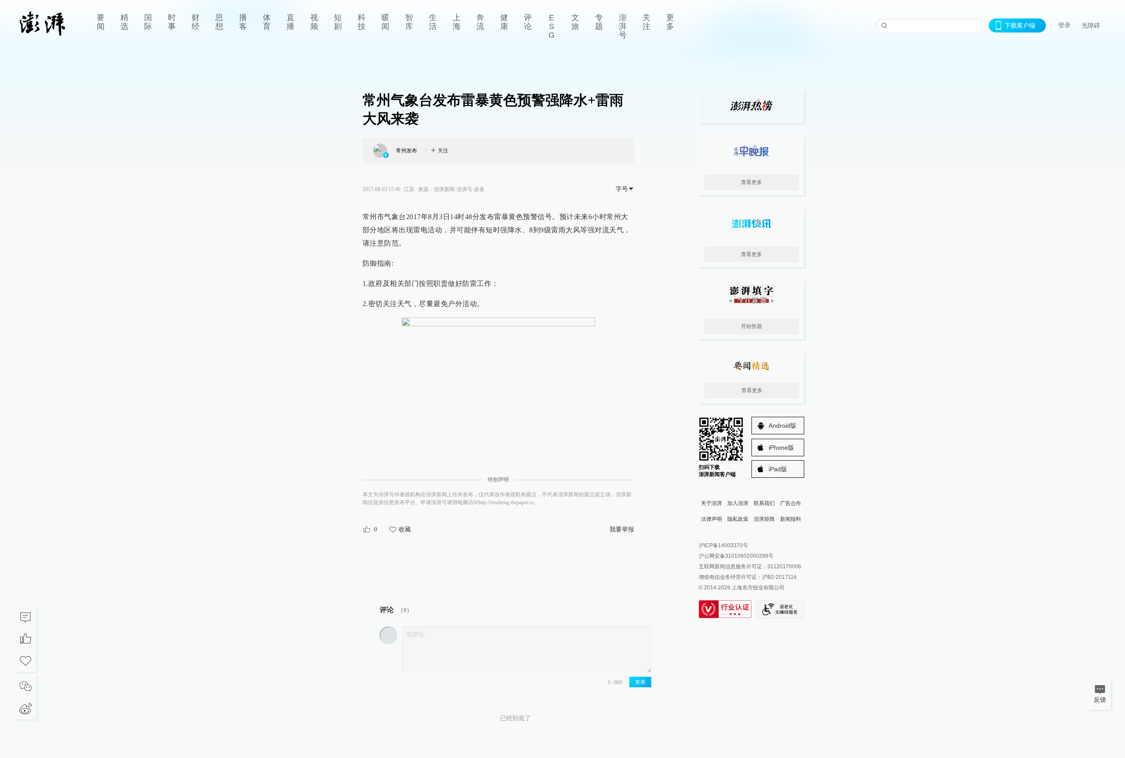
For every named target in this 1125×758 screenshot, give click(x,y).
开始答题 (751, 326)
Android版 (782, 425)
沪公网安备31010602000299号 (736, 556)
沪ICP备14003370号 (723, 545)
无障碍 (1090, 25)
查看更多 (751, 182)
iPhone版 (781, 447)
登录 (1064, 25)
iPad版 (778, 469)
